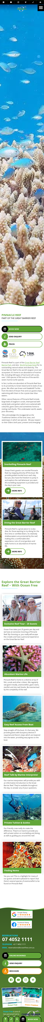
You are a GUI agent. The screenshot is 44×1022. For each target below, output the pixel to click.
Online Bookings (17, 955)
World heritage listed (28, 365)
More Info (17, 491)
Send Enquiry (15, 336)
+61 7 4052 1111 (19, 944)
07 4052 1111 (17, 939)
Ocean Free (8, 1011)
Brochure (14, 971)
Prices (12, 344)
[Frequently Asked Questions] (5, 1019)
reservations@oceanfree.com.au (21, 947)
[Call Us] (11, 1019)
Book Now (14, 329)
